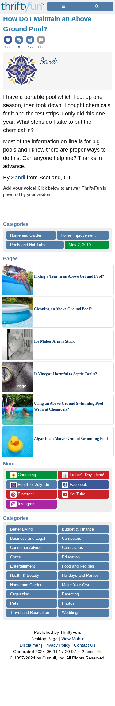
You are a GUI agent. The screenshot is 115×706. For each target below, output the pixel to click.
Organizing (19, 594)
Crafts (15, 557)
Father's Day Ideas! (83, 475)
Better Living (21, 529)
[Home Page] (22, 3)
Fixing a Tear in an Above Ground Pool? (69, 276)
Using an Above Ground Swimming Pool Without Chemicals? (68, 406)
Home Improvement (78, 235)
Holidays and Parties (80, 575)
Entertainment (22, 566)
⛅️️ (99, 651)
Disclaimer (30, 645)
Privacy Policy (57, 645)
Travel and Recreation (29, 612)
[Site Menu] (63, 6)
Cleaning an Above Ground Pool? (63, 308)
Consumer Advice (25, 547)
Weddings (70, 612)
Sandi (18, 178)
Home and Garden (26, 235)
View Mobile (73, 638)
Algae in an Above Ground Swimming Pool (71, 438)
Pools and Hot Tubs (27, 244)
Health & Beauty (24, 575)
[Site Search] (96, 6)
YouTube (76, 494)
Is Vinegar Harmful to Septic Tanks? (65, 373)
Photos (68, 603)
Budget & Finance (78, 529)
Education (71, 557)
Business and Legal (27, 538)
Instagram (26, 503)
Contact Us (84, 645)
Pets (14, 603)
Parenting (70, 594)
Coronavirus (72, 547)
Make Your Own (76, 585)
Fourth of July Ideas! (33, 485)
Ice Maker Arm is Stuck (54, 341)
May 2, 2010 (80, 244)
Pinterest (25, 494)
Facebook (77, 484)
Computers (71, 538)
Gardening (23, 475)
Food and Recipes (78, 566)
